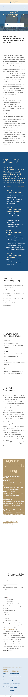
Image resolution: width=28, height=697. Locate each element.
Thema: (5, 597)
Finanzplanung (8, 601)
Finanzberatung (13, 40)
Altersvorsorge (8, 599)
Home (4, 673)
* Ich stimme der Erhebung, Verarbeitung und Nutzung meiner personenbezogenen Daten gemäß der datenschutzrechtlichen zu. (13, 625)
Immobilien (7, 608)
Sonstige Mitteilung (9, 610)
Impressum (6, 683)
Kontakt (5, 680)
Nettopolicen (12, 680)
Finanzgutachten (14, 693)
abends (6, 618)
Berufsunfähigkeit (14, 673)
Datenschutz (6, 686)
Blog (4, 676)
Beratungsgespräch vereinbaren (10, 522)
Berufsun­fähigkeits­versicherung (13, 604)
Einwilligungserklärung (9, 629)
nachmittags (7, 616)
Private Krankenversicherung (12, 606)
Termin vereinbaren (14, 25)
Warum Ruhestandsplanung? (14, 14)
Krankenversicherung (15, 676)
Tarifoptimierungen (14, 683)
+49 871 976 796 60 (14, 1)
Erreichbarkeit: (7, 612)
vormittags (7, 614)
